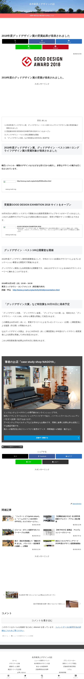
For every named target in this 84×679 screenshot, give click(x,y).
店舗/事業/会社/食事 (42, 669)
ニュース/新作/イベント (42, 660)
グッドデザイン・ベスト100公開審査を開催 (22, 135)
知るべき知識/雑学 (42, 666)
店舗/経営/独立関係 (69, 666)
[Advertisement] (42, 27)
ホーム (14, 660)
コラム (69, 669)
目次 (39, 120)
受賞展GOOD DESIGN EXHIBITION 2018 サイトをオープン (28, 131)
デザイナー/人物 (14, 663)
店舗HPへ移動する (42, 438)
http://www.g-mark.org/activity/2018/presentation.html (36, 290)
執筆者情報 (62, 672)
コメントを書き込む (42, 620)
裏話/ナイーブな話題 (14, 669)
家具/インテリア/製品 (69, 663)
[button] (55, 462)
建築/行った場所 (14, 666)
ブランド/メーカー (69, 660)
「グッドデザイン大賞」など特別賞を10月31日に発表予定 (27, 138)
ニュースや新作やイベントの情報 (13, 447)
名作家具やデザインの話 (42, 663)
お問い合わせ (21, 672)
